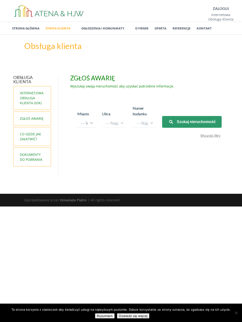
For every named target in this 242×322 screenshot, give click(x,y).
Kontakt (204, 28)
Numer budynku (140, 111)
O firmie (141, 28)
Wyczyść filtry (210, 135)
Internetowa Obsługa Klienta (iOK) (31, 98)
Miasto (83, 113)
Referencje (181, 28)
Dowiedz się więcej (133, 316)
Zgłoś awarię (31, 118)
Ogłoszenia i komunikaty (102, 28)
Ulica (106, 113)
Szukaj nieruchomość (196, 122)
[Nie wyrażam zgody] (236, 312)
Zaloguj (221, 8)
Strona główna (25, 28)
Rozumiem (105, 316)
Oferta (160, 28)
